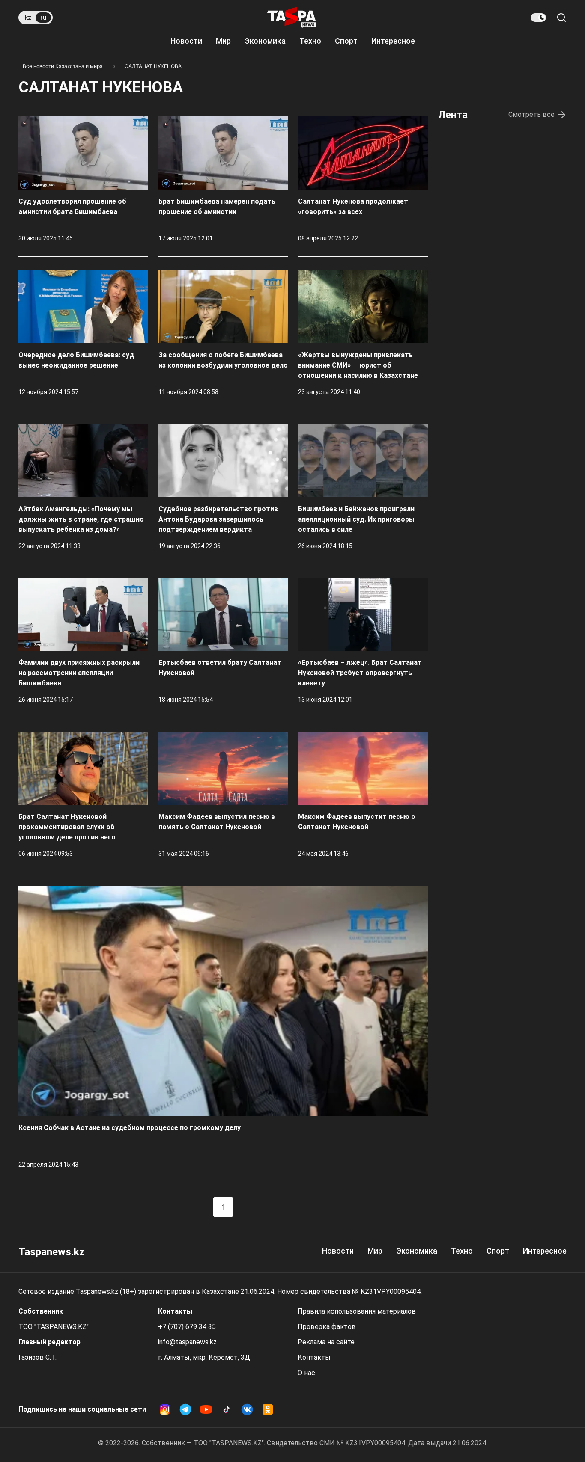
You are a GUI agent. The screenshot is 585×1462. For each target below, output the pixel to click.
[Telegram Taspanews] (185, 1409)
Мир (223, 40)
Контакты (314, 1357)
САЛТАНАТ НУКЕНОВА (153, 66)
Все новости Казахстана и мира (63, 66)
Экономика (265, 40)
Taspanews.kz (51, 1252)
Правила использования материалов (357, 1311)
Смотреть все (531, 114)
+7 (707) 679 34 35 (187, 1327)
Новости (186, 40)
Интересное (393, 40)
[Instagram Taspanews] (165, 1409)
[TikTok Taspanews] (226, 1409)
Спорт (346, 40)
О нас (306, 1373)
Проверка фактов (327, 1327)
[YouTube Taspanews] (206, 1409)
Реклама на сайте (326, 1342)
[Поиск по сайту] (561, 17)
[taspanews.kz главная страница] (291, 17)
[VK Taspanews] (247, 1409)
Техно (310, 40)
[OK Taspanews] (268, 1409)
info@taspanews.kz (187, 1342)
